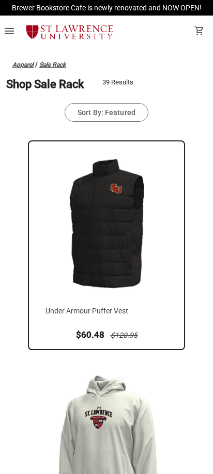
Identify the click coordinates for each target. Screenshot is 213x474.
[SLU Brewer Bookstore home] (69, 32)
